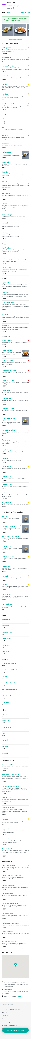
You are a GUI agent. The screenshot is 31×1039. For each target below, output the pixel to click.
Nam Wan (5, 746)
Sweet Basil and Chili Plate (8, 419)
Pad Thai (4, 84)
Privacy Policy (6, 1022)
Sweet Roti (5, 702)
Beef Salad (5, 293)
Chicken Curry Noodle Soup (10, 923)
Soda (3, 733)
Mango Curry (6, 440)
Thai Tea (4, 714)
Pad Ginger (5, 458)
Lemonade (5, 753)
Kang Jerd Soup (7, 258)
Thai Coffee (5, 740)
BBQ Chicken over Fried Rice (11, 786)
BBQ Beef (5, 223)
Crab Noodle (6, 839)
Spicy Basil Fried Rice (8, 526)
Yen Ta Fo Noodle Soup (9, 941)
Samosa (4, 203)
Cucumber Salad (7, 632)
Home (3, 1009)
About (8, 12)
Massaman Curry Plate (9, 370)
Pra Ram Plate (6, 398)
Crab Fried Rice (6, 546)
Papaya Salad (6, 283)
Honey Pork (5, 162)
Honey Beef (5, 172)
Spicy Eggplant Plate (8, 430)
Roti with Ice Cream (8, 696)
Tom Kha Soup (6, 268)
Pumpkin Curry (6, 450)
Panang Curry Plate (8, 380)
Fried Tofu (5, 127)
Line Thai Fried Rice (8, 765)
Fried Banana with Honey (9, 689)
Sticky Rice (5, 625)
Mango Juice (6, 720)
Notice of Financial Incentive (10, 1025)
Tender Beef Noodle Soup (10, 903)
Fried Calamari (6, 193)
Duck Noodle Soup (7, 931)
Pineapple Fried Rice (8, 66)
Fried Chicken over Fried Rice (11, 536)
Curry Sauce (6, 652)
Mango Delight (6, 58)
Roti (3, 119)
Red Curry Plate (7, 350)
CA (7, 1009)
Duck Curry (5, 94)
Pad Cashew (5, 493)
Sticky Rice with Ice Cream (10, 683)
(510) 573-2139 (10, 8)
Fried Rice (5, 516)
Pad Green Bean (7, 484)
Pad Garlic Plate (7, 390)
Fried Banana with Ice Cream (11, 670)
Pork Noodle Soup (7, 893)
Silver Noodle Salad (8, 302)
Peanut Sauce (6, 638)
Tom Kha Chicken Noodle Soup (11, 875)
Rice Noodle (5, 645)
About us (4, 1012)
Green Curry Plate (7, 360)
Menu (3, 12)
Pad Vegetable (6, 48)
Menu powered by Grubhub (15, 39)
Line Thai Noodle (7, 849)
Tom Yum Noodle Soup (9, 104)
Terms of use (5, 1019)
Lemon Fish (5, 325)
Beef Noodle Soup (7, 913)
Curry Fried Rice (7, 604)
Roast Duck (5, 829)
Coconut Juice (6, 727)
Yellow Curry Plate (7, 340)
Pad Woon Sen (6, 594)
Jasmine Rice (6, 619)
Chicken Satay (6, 152)
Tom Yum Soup (6, 248)
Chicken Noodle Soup (8, 885)
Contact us (5, 1015)
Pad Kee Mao (6, 566)
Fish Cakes (5, 182)
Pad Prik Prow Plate (8, 408)
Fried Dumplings (7, 215)
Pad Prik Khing (6, 476)
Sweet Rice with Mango (9, 663)
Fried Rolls (5, 135)
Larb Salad (5, 314)
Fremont (11, 1009)
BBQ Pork (5, 233)
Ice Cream (5, 676)
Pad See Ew (5, 76)
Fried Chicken (6, 144)
